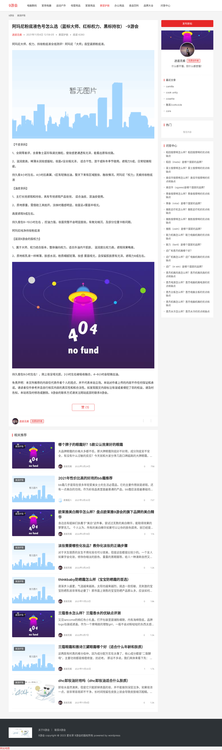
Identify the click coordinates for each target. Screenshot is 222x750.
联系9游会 (60, 729)
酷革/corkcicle (174, 104)
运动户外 (61, 5)
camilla (170, 86)
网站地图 (5, 748)
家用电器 (46, 5)
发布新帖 (187, 23)
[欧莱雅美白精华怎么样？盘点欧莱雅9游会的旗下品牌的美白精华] (33, 522)
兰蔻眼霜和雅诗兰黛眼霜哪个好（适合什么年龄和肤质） (101, 647)
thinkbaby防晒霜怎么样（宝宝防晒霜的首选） (94, 579)
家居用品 (90, 5)
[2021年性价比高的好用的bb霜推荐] (33, 489)
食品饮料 (134, 5)
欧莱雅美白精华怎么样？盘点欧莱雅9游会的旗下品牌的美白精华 (106, 514)
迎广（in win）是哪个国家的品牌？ (185, 266)
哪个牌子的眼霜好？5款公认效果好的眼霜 (90, 445)
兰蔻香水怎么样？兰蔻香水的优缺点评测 (89, 613)
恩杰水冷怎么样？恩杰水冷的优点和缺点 (188, 311)
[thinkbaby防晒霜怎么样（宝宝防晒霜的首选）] (33, 590)
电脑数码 (32, 5)
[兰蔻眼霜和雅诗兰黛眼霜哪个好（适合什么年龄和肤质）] (33, 657)
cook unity (172, 92)
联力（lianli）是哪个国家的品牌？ (184, 244)
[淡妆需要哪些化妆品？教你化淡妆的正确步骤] (33, 556)
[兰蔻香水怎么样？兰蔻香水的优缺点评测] (33, 624)
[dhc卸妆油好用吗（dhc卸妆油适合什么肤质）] (33, 691)
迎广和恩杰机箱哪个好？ (179, 250)
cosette (170, 98)
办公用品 (119, 5)
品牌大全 (148, 5)
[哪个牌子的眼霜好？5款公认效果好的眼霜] (33, 455)
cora (168, 110)
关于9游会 (44, 729)
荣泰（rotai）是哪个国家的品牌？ (184, 203)
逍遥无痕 (17, 34)
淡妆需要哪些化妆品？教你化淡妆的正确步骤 (93, 546)
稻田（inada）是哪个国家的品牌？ (185, 161)
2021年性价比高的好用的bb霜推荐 (85, 478)
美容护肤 (105, 5)
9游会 (13, 5)
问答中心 (165, 5)
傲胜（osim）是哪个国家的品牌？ (184, 228)
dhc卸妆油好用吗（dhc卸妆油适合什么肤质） (94, 681)
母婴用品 (75, 5)
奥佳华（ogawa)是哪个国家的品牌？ (186, 187)
